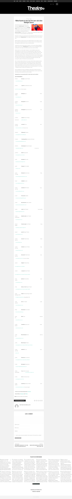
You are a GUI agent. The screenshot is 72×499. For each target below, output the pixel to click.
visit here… (29, 391)
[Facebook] (52, 4)
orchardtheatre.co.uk (19, 282)
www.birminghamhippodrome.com (21, 366)
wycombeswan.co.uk (19, 219)
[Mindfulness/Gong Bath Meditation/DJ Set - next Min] (6, 465)
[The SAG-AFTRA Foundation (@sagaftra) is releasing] (42, 465)
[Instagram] (53, 4)
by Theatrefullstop (21, 400)
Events (42, 1)
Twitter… (26, 393)
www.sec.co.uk (18, 168)
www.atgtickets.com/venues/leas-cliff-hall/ (23, 359)
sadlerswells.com (24, 119)
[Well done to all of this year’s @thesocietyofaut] (18, 477)
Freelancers (55, 1)
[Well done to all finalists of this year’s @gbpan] (30, 477)
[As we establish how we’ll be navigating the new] (30, 465)
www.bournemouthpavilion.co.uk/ (21, 204)
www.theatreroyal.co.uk (19, 258)
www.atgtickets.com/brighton (20, 266)
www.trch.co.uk (18, 113)
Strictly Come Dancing (23, 396)
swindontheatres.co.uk (19, 250)
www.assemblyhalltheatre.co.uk (21, 141)
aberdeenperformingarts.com (20, 161)
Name (17, 424)
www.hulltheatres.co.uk (19, 305)
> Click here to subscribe (36, 491)
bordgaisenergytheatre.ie (20, 297)
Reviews (20, 1)
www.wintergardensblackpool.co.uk (21, 176)
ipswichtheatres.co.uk (19, 234)
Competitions (38, 1)
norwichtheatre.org (19, 242)
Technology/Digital (50, 1)
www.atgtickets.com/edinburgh (21, 134)
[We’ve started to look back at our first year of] (54, 465)
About (17, 1)
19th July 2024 (17, 400)
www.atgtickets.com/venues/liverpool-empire (22, 274)
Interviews (24, 1)
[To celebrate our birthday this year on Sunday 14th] (6, 477)
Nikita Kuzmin (18, 396)
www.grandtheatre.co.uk (19, 338)
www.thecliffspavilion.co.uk (20, 191)
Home (14, 1)
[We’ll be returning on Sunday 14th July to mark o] (42, 477)
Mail (17, 427)
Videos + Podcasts (32, 1)
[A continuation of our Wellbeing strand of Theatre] (18, 465)
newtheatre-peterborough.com (21, 227)
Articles (28, 1)
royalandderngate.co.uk (19, 148)
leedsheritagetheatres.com (20, 211)
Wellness (45, 1)
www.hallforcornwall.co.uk (29, 372)
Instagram (22, 393)
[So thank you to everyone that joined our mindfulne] (54, 477)
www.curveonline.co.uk (19, 127)
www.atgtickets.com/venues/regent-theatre (23, 289)
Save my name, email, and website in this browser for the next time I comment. (28, 435)
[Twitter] (50, 4)
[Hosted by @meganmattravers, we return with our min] (66, 477)
